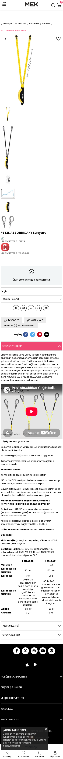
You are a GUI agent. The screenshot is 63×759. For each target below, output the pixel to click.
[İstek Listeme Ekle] (16, 308)
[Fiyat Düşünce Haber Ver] (31, 308)
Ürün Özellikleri (12, 346)
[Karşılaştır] (23, 308)
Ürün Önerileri (11, 635)
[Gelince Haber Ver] (46, 308)
